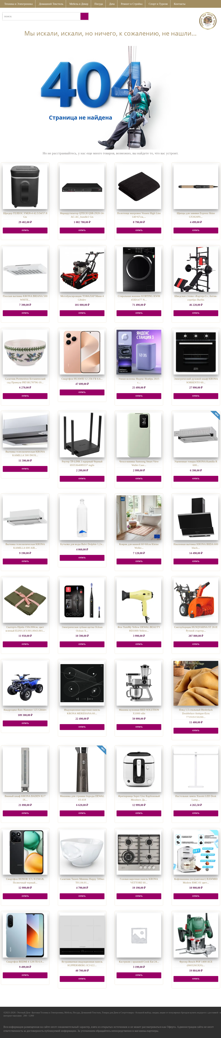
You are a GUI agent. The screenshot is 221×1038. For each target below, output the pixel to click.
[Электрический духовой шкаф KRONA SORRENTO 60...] (196, 352)
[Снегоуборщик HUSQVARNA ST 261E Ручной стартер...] (196, 600)
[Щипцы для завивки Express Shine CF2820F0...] (196, 186)
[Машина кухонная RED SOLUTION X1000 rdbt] (139, 683)
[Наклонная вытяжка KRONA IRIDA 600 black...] (196, 517)
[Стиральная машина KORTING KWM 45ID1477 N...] (139, 269)
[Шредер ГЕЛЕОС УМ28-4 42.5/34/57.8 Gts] (25, 186)
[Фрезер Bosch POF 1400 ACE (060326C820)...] (196, 935)
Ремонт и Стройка (131, 3)
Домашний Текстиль (51, 3)
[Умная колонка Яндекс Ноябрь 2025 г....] (139, 352)
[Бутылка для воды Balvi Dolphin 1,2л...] (82, 517)
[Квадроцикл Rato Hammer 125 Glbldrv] (25, 683)
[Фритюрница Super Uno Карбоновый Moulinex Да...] (139, 769)
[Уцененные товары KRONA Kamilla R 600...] (196, 435)
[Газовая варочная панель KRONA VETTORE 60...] (139, 852)
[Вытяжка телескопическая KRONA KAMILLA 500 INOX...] (25, 430)
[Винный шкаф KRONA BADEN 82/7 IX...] (25, 769)
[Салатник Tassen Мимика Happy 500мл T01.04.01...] (82, 852)
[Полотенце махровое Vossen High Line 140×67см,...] (139, 186)
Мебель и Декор (78, 3)
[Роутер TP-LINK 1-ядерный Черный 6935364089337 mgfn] (82, 435)
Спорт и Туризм (158, 3)
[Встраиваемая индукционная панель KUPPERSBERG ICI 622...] (82, 935)
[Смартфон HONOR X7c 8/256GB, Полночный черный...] (25, 852)
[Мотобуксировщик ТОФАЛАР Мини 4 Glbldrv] (82, 269)
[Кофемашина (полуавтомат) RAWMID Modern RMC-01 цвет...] (196, 852)
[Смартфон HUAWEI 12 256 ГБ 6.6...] (82, 352)
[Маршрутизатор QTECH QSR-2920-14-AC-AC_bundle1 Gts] (82, 186)
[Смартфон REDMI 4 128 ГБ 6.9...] (25, 935)
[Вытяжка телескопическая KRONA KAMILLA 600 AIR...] (25, 517)
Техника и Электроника (18, 3)
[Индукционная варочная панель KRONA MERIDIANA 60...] (82, 683)
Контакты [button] (179, 3)
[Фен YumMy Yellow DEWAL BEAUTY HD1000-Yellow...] (139, 600)
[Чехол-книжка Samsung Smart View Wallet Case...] (139, 435)
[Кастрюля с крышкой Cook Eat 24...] (139, 935)
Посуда (98, 3)
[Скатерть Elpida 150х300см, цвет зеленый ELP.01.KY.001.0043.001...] (25, 600)
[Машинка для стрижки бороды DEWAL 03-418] (82, 769)
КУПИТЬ (25, 230)
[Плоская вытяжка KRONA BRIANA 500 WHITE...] (25, 269)
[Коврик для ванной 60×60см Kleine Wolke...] (139, 517)
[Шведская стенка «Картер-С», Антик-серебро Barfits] (196, 269)
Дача (112, 3)
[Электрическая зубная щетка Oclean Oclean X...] (82, 600)
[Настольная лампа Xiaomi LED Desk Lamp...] (196, 769)
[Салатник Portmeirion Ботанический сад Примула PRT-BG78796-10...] (25, 352)
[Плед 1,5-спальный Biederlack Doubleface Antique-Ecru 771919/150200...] (196, 683)
